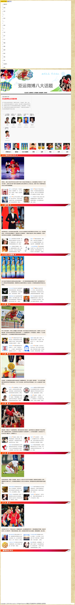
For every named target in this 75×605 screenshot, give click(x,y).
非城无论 (10, 494)
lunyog (10, 238)
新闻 (4, 7)
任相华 (10, 444)
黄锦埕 (32, 296)
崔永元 (10, 387)
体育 (4, 11)
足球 (59, 151)
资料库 (45, 92)
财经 (4, 25)
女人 (4, 39)
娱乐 (4, 18)
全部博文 (43, 603)
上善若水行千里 (12, 542)
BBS (4, 60)
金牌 (42, 151)
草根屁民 (10, 345)
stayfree (32, 444)
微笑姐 (16, 151)
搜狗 (4, 67)
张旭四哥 (32, 494)
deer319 (32, 486)
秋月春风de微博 (34, 534)
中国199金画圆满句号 (19, 115)
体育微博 (36, 92)
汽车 (4, 32)
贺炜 (31, 395)
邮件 (4, 53)
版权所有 (33, 603)
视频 (4, 42)
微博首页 (31, 92)
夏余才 (32, 238)
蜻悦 (31, 542)
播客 (4, 46)
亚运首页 (26, 92)
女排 (67, 151)
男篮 (50, 151)
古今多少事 (11, 288)
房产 (4, 35)
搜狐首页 (5, 4)
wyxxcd (10, 246)
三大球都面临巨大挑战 (7, 115)
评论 (13, 194)
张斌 (10, 395)
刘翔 (33, 151)
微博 (4, 49)
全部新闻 (38, 603)
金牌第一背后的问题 (13, 115)
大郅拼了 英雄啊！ (26, 115)
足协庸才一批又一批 (7, 128)
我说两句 (5, 63)
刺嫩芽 (32, 337)
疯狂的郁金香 (11, 534)
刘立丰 (32, 345)
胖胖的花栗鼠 (11, 486)
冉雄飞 (32, 437)
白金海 (32, 288)
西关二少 (10, 189)
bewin (32, 196)
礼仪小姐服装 (25, 151)
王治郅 (10, 196)
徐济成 (10, 437)
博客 (4, 56)
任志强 (10, 337)
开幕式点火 (8, 151)
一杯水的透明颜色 (34, 246)
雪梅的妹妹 (11, 296)
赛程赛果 (41, 92)
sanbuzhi (32, 387)
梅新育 (32, 189)
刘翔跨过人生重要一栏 (32, 115)
